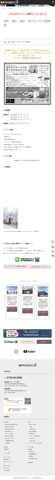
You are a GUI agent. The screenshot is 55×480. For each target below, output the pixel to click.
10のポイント (33, 438)
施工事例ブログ (7, 459)
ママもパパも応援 (8, 433)
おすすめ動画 (7, 470)
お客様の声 (6, 449)
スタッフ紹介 (31, 447)
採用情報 (31, 456)
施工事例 (6, 447)
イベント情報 (7, 453)
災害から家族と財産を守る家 (11, 424)
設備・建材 (32, 429)
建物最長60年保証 (10, 440)
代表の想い (31, 451)
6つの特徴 (6, 422)
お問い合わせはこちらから (39, 266)
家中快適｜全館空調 (9, 426)
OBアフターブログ (8, 461)
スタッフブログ (7, 457)
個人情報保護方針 (33, 454)
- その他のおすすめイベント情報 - (27, 281)
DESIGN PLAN (32, 433)
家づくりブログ (7, 465)
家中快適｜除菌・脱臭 (9, 429)
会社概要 (30, 449)
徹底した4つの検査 (9, 436)
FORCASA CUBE (32, 431)
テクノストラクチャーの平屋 (35, 443)
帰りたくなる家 (32, 424)
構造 (31, 426)
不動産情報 (30, 462)
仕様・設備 (32, 440)
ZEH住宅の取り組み (33, 458)
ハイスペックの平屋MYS (34, 436)
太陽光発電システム (9, 431)
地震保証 (8, 443)
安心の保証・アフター (9, 438)
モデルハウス (7, 468)
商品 (29, 422)
